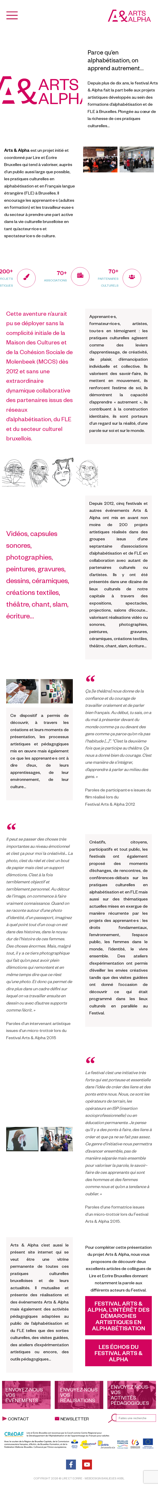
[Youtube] (87, 1464)
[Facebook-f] (71, 1464)
